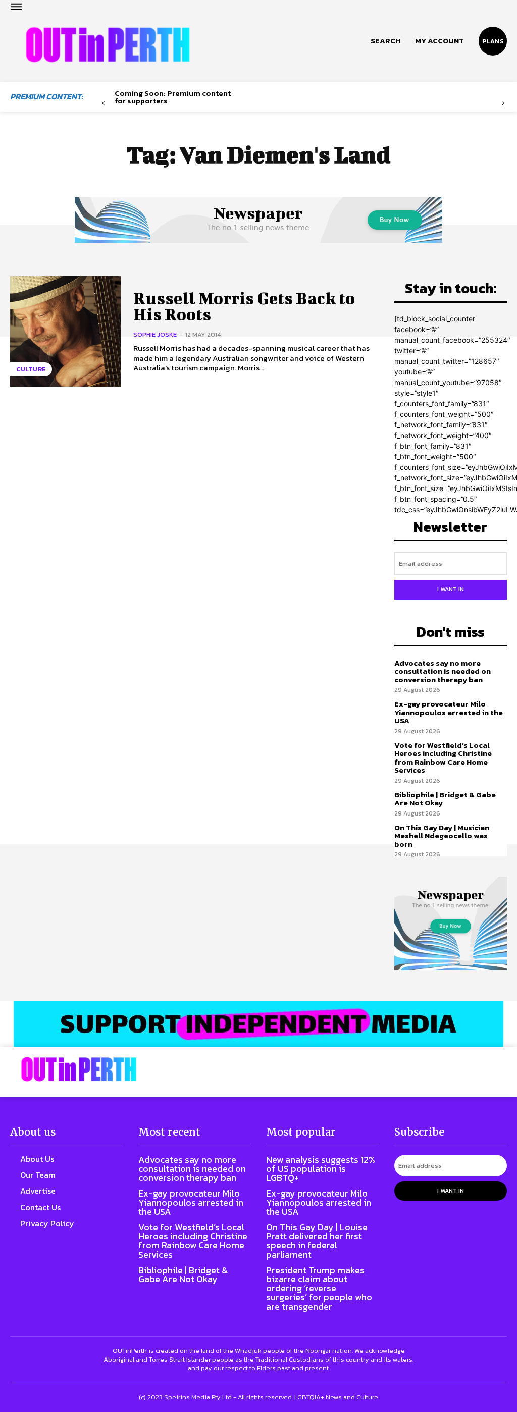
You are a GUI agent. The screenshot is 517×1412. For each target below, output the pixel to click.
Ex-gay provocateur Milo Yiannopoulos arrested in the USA (448, 712)
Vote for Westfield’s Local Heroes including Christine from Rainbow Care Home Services (443, 757)
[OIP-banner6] (258, 1024)
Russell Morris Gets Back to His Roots (244, 306)
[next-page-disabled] (503, 103)
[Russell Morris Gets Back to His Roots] (65, 331)
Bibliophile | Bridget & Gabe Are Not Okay (445, 799)
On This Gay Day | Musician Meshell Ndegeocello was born (441, 836)
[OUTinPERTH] (107, 45)
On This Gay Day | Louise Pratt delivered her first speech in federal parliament (317, 1240)
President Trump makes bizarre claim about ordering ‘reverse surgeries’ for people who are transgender (319, 1288)
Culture (31, 369)
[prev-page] (103, 103)
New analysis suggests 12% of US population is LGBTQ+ (320, 1168)
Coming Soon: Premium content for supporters (173, 96)
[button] (385, 41)
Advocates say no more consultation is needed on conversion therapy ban (442, 671)
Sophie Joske (155, 334)
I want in (450, 589)
